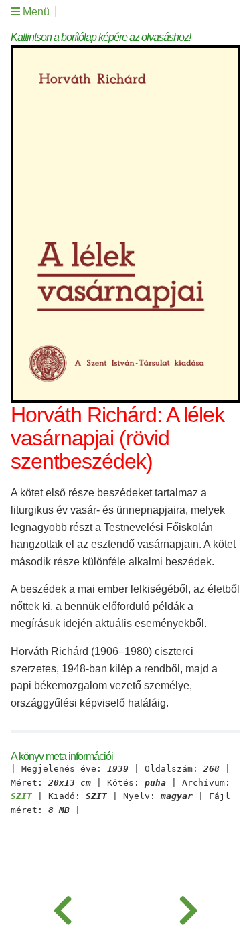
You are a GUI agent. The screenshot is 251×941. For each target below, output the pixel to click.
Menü (35, 11)
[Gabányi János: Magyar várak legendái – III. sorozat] (63, 907)
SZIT (21, 796)
